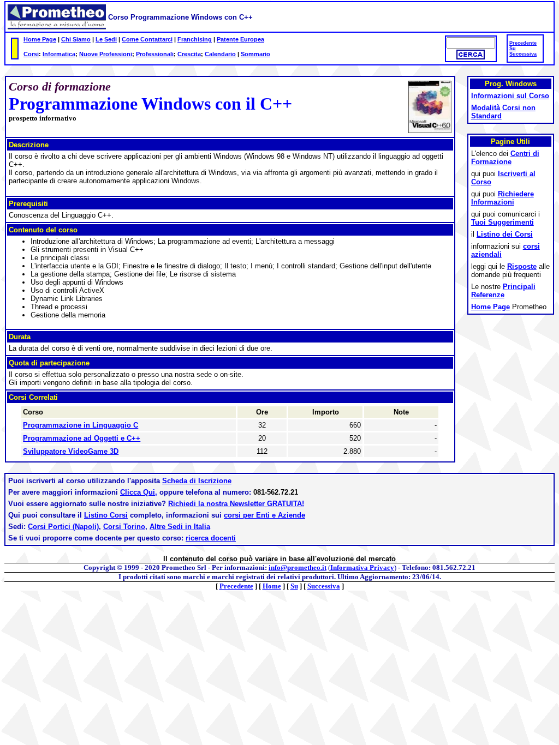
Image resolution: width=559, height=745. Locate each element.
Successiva (523, 54)
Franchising (194, 39)
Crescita (189, 54)
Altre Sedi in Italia (180, 526)
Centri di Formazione (505, 157)
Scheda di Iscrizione (196, 481)
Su (512, 48)
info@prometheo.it (297, 567)
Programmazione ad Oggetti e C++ (81, 438)
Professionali (155, 54)
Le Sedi (106, 39)
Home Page (39, 39)
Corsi (31, 54)
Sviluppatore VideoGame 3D (70, 451)
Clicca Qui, (138, 492)
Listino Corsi (106, 515)
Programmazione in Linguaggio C (80, 425)
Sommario (255, 54)
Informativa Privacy (362, 567)
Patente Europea (240, 39)
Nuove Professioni (105, 54)
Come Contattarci (147, 39)
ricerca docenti (211, 538)
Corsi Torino (124, 526)
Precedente (523, 43)
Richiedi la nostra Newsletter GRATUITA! (236, 504)
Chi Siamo (76, 39)
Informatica (59, 54)
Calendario (220, 54)
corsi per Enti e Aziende (264, 515)
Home (272, 586)
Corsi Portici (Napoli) (63, 526)
